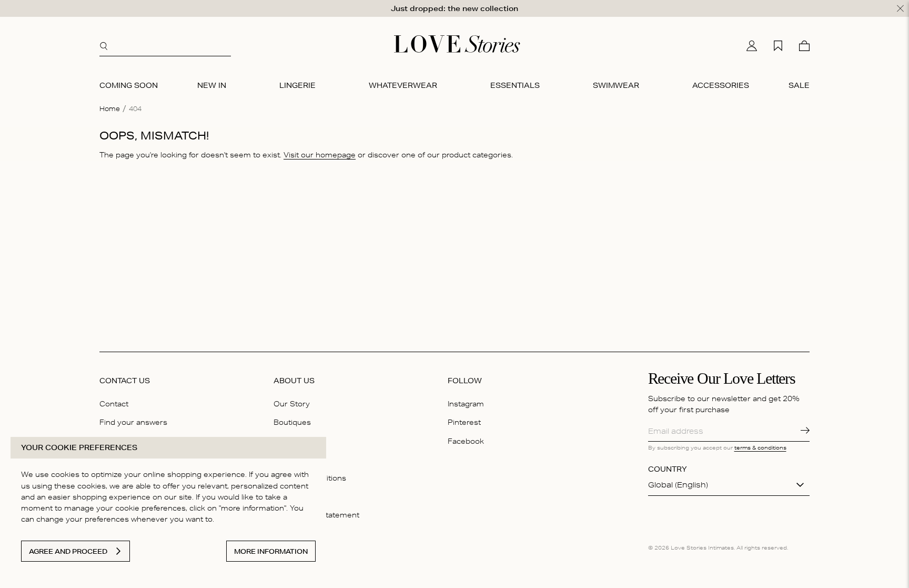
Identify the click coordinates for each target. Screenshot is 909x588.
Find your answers (133, 422)
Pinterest (464, 422)
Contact (113, 403)
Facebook (466, 441)
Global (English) (678, 485)
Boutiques (292, 422)
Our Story (292, 403)
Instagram (466, 403)
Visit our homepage (320, 155)
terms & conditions (760, 447)
